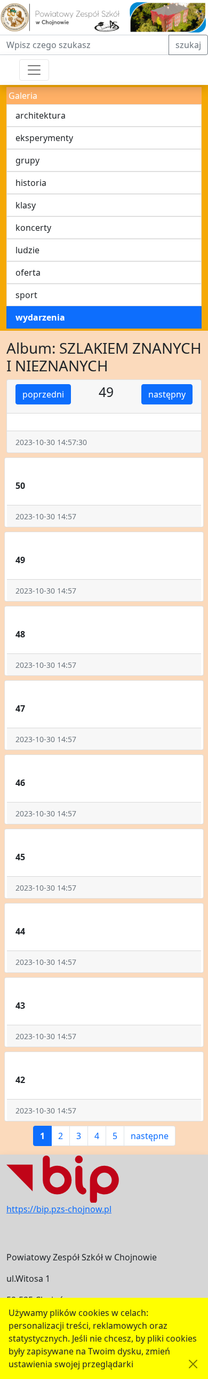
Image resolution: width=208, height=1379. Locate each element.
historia (30, 183)
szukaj (188, 45)
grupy (27, 160)
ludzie (27, 250)
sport (26, 295)
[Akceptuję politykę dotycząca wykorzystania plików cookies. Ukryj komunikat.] (193, 1364)
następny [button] (167, 394)
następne (150, 1136)
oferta (28, 272)
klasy (25, 205)
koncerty (33, 227)
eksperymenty (44, 138)
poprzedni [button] (43, 394)
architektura (40, 115)
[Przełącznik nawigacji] (34, 70)
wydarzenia (40, 317)
